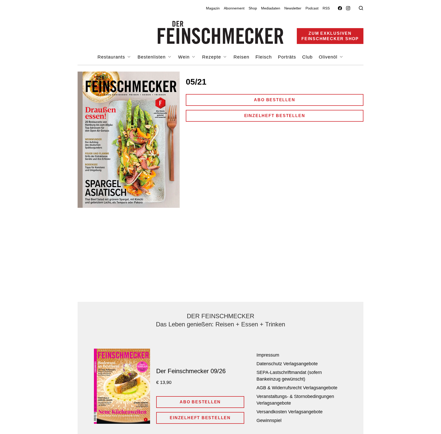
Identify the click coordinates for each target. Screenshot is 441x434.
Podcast (311, 8)
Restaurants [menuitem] (112, 57)
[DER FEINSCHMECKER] (221, 32)
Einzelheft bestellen (274, 115)
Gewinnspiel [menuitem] (268, 420)
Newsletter (292, 8)
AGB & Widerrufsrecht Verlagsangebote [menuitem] (296, 387)
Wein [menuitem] (184, 57)
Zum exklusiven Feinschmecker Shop (330, 36)
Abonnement (234, 8)
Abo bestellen (274, 100)
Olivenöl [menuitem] (329, 57)
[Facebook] (340, 8)
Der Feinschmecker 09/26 (191, 371)
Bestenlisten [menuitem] (152, 57)
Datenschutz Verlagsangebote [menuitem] (287, 363)
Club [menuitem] (307, 57)
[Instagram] (348, 8)
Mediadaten (270, 8)
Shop (253, 8)
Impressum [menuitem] (267, 355)
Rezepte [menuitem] (212, 57)
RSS (326, 8)
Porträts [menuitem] (287, 57)
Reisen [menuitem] (241, 57)
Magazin (213, 8)
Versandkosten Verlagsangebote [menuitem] (289, 411)
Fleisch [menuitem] (263, 57)
